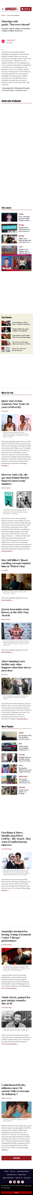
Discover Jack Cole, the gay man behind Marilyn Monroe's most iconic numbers (15, 479)
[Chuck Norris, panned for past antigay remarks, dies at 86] (16, 1019)
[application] (16, 262)
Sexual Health (23, 776)
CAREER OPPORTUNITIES (23, 1171)
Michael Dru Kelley (7, 1098)
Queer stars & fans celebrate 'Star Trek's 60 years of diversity (15, 404)
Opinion (21, 214)
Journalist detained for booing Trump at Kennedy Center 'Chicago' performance (16, 936)
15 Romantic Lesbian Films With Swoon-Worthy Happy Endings (21, 337)
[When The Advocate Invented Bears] (6, 349)
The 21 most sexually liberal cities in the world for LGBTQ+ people (25, 782)
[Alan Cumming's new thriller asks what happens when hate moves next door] (16, 686)
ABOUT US (12, 1171)
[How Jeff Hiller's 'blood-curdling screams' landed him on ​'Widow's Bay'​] (16, 582)
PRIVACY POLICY (22, 1175)
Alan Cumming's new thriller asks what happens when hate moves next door (16, 666)
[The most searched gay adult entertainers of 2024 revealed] (6, 343)
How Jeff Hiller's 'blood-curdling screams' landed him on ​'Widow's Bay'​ (15, 563)
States (21, 247)
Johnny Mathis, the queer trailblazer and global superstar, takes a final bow (21, 331)
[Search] (18, 9)
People (21, 765)
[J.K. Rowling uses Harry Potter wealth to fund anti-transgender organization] (6, 323)
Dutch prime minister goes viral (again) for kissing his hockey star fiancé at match (25, 771)
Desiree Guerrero (7, 488)
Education (22, 787)
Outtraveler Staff (11, 40)
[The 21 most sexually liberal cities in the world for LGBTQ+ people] (9, 779)
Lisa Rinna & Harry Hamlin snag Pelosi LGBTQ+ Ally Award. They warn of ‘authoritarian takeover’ (16, 839)
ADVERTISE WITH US (12, 1175)
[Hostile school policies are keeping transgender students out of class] (9, 790)
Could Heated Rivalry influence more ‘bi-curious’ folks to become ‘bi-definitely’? (15, 1089)
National (21, 225)
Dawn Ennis (5, 411)
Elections (22, 755)
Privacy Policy (27, 1185)
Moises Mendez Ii (6, 619)
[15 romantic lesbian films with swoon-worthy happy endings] (6, 336)
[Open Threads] (18, 1182)
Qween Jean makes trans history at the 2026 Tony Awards (15, 612)
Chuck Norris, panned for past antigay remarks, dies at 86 (15, 1000)
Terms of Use (7, 1187)
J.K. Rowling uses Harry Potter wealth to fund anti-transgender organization (21, 324)
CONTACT (6, 1171)
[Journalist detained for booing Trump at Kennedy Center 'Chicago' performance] (16, 956)
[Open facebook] (10, 1182)
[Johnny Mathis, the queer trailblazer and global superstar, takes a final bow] (6, 330)
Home (3, 15)
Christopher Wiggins (7, 849)
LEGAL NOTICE (27, 1178)
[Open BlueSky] (14, 1182)
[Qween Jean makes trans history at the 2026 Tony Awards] (16, 631)
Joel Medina (5, 570)
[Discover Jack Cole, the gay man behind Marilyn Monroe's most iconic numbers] (16, 499)
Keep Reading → (7, 551)
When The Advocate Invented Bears (19, 349)
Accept (16, 1192)
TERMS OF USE (18, 1178)
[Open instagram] (22, 1182)
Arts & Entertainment (13, 15)
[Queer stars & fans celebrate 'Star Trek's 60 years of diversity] (16, 423)
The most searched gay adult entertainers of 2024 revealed (21, 344)
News (20, 744)
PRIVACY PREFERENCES (8, 1178)
